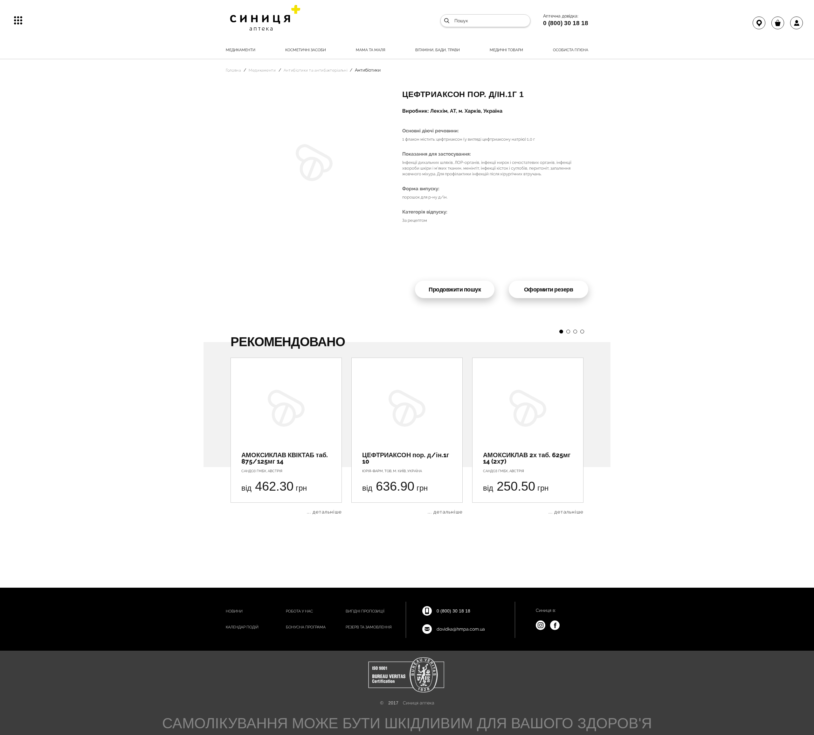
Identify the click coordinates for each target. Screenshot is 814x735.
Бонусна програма (306, 627)
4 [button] (582, 331)
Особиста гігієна (570, 50)
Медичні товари (506, 50)
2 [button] (568, 331)
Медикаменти (240, 50)
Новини (234, 611)
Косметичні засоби (305, 50)
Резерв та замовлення (369, 627)
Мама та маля (370, 50)
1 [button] (561, 331)
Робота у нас (299, 611)
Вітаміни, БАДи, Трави (437, 50)
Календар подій (242, 627)
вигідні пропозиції (365, 611)
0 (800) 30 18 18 (565, 23)
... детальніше (324, 512)
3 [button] (575, 331)
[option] (286, 436)
